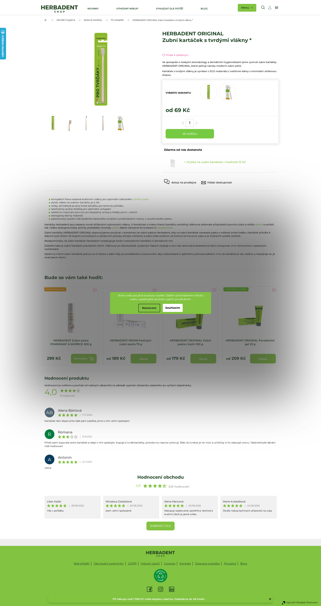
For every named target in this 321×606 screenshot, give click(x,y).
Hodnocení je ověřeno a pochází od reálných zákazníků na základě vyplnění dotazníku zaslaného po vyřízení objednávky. (118, 385)
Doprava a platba (207, 563)
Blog (243, 563)
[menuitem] (93, 8)
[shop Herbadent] (160, 554)
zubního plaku (140, 199)
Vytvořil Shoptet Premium (302, 602)
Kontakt (185, 563)
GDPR (132, 563)
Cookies (169, 563)
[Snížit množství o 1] (183, 123)
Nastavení (149, 308)
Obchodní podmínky (109, 563)
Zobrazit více (160, 526)
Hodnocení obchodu (160, 477)
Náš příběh (81, 563)
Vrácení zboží (150, 563)
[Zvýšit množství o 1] (196, 123)
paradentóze (165, 227)
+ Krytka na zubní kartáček (215, 162)
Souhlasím (172, 307)
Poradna (230, 563)
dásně (259, 224)
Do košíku (189, 134)
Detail (144, 359)
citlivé (115, 227)
